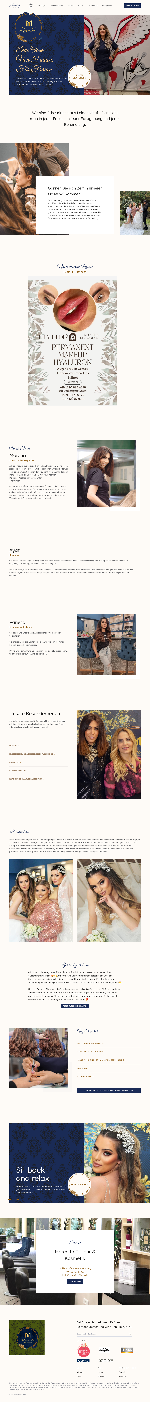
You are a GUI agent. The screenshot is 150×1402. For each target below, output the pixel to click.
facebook (122, 1372)
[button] (9, 1199)
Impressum (101, 1376)
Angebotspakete (57, 5)
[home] (15, 5)
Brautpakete (107, 5)
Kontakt (81, 5)
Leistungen (42, 5)
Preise (79, 1376)
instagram (122, 1376)
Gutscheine (93, 5)
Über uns (31, 5)
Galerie (70, 5)
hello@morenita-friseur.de (127, 1368)
